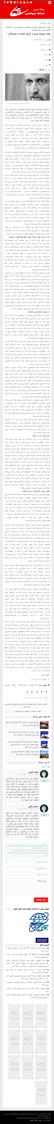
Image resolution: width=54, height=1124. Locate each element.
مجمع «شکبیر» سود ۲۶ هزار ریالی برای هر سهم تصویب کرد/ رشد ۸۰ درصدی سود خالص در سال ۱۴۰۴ (23, 744)
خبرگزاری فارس (35, 679)
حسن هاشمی (22, 685)
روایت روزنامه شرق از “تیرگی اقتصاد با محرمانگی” (28, 34)
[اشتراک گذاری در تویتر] (41, 692)
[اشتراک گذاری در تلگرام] (37, 692)
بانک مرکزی (33, 685)
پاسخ (44, 780)
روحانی (13, 685)
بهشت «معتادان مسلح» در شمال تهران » (27, 711)
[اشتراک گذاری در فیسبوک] (46, 692)
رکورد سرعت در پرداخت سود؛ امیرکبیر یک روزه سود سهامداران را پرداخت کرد (23, 733)
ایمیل (46, 60)
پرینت (46, 65)
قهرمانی (6, 685)
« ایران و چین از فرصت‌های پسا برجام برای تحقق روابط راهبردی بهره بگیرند (26, 705)
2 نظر (46, 55)
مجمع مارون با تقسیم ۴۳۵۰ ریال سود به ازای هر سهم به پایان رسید (22, 723)
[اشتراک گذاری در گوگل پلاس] (32, 692)
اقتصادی (43, 23)
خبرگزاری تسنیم (37, 125)
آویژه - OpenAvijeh (36, 1120)
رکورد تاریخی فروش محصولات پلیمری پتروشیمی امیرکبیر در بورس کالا (24, 753)
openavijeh (38, 39)
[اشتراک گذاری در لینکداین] (27, 692)
